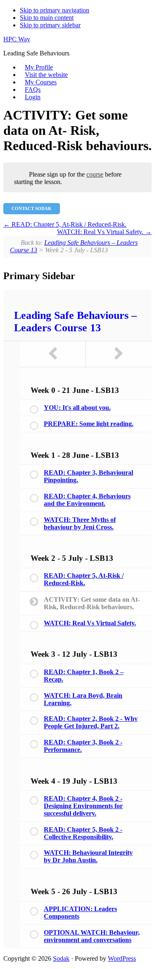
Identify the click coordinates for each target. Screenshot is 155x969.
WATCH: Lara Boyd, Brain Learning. (83, 699)
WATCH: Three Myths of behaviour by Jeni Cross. (80, 523)
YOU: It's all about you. (77, 407)
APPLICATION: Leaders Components (80, 912)
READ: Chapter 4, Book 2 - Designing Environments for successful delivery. (83, 806)
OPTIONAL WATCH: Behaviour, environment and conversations (92, 936)
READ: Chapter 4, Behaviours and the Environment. (87, 500)
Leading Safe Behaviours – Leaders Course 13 (75, 321)
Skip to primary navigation (54, 10)
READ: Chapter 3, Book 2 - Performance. (83, 746)
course (94, 174)
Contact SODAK (32, 208)
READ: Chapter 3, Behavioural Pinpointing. (88, 476)
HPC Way (16, 39)
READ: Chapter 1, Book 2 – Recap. (84, 675)
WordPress (122, 958)
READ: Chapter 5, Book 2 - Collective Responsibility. (83, 833)
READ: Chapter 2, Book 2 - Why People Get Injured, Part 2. (91, 722)
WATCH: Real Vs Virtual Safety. (101, 231)
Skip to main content (47, 17)
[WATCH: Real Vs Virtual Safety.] (119, 354)
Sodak (61, 958)
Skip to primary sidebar (50, 25)
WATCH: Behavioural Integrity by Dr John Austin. (88, 856)
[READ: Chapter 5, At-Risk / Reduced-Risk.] (53, 354)
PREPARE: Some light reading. (89, 423)
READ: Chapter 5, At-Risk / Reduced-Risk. (68, 224)
